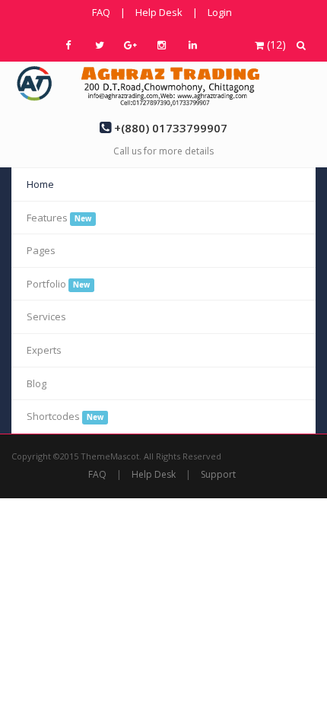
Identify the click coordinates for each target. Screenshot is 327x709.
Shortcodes (65, 416)
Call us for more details (163, 151)
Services (46, 316)
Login (220, 12)
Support (218, 474)
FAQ (101, 12)
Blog (36, 383)
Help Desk (159, 12)
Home (40, 184)
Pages (41, 250)
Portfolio (58, 284)
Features (59, 217)
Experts (44, 350)
